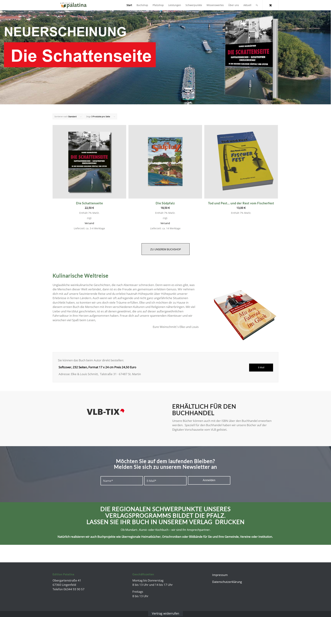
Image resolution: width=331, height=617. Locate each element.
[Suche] (257, 5)
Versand (89, 223)
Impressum (220, 575)
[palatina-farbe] (73, 5)
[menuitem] (129, 5)
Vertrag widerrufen (165, 613)
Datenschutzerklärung (227, 582)
